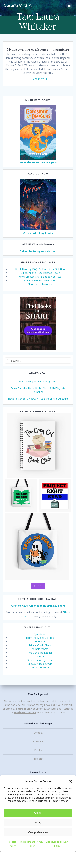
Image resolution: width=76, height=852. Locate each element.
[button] (70, 781)
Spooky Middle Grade (40, 663)
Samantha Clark (18, 5)
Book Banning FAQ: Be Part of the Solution (40, 269)
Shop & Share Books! (38, 411)
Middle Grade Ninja (40, 645)
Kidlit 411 (40, 641)
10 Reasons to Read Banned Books (39, 273)
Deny (38, 822)
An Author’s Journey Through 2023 (38, 381)
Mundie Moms (40, 649)
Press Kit (38, 741)
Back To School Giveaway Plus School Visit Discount (38, 398)
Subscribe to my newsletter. (38, 251)
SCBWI (40, 656)
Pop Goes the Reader (40, 652)
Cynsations (40, 634)
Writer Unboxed (40, 667)
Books (38, 750)
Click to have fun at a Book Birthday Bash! (38, 605)
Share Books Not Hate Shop (40, 280)
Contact (38, 732)
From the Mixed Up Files (40, 637)
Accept (38, 812)
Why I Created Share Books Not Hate (40, 276)
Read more (38, 79)
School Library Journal (39, 660)
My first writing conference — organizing (38, 49)
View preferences (38, 832)
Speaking (38, 758)
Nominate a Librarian (40, 284)
